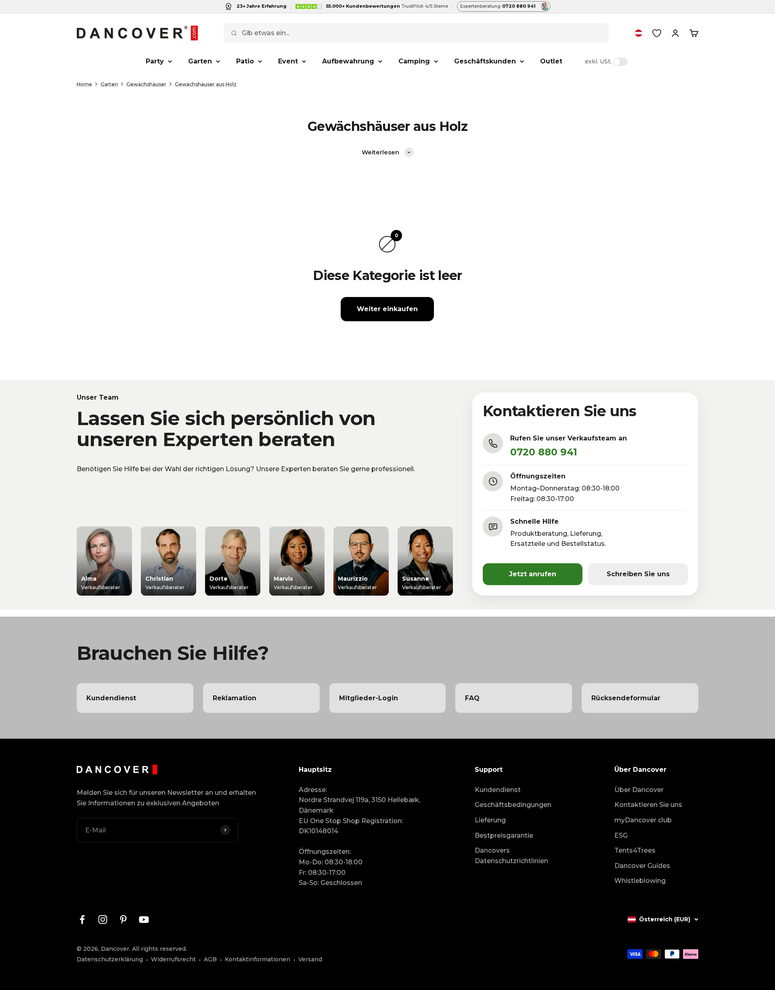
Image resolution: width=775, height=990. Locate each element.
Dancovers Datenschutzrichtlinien (511, 856)
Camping (414, 61)
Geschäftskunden (485, 61)
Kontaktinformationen (257, 959)
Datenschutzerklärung (110, 959)
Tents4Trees (635, 850)
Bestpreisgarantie (504, 835)
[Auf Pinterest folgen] (123, 919)
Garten (200, 61)
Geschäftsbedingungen (513, 805)
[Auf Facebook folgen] (82, 919)
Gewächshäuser (146, 84)
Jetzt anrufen (532, 574)
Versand (310, 959)
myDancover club (643, 820)
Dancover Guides (642, 866)
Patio (245, 61)
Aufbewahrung (348, 61)
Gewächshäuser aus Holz (206, 84)
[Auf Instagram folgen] (102, 919)
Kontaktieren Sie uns (648, 805)
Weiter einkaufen (387, 309)
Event (288, 61)
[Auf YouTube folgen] (143, 919)
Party (155, 61)
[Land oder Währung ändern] (639, 33)
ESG (621, 835)
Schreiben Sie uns (638, 574)
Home (84, 84)
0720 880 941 (543, 452)
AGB (210, 959)
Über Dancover (639, 790)
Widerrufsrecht (173, 959)
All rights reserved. (159, 948)
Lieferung (490, 820)
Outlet (551, 61)
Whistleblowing (640, 881)
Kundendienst (498, 790)
